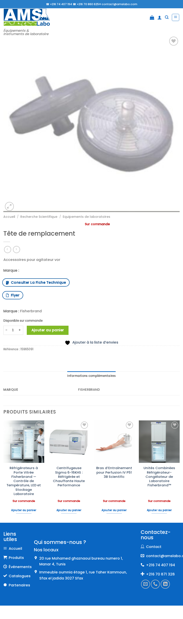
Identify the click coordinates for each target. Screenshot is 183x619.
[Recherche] (166, 17)
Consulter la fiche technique (37, 282)
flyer (14, 295)
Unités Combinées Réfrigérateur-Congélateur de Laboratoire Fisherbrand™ (159, 476)
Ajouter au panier (47, 330)
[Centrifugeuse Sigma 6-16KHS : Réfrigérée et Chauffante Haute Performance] (68, 441)
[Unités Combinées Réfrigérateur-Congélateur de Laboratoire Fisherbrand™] (159, 441)
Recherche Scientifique (38, 216)
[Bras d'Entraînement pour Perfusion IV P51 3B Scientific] (114, 441)
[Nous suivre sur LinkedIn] (165, 584)
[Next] (179, 471)
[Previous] (3, 471)
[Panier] (152, 17)
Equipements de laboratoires (86, 216)
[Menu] (175, 17)
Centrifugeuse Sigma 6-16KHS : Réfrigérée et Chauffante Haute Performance (69, 476)
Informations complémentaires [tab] (91, 376)
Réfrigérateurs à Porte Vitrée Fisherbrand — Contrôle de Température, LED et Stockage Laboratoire (23, 481)
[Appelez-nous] (155, 584)
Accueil (9, 216)
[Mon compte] (159, 17)
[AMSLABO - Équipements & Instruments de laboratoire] (26, 17)
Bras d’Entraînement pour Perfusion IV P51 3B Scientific (114, 472)
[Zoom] (9, 206)
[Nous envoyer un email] (145, 584)
